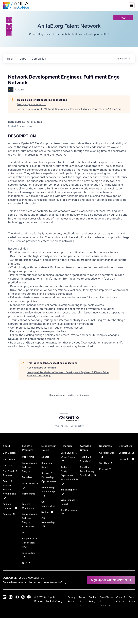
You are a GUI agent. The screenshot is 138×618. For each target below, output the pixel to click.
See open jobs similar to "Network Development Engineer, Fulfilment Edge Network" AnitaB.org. (69, 109)
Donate (45, 456)
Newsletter (124, 459)
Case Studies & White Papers (69, 454)
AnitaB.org (56, 601)
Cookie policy (77, 426)
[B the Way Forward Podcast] (29, 597)
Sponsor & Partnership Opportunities (48, 477)
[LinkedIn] (5, 597)
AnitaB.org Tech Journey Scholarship (87, 471)
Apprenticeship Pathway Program (30, 467)
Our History (9, 459)
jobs (23, 58)
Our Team (8, 465)
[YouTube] (17, 597)
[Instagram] (9, 20)
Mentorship (28, 456)
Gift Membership (48, 520)
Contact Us (124, 452)
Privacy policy (61, 426)
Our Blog (104, 463)
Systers (45, 512)
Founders (27, 477)
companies (38, 58)
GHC (24, 563)
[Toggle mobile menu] (131, 5)
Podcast (103, 469)
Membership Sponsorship (48, 489)
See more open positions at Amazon (69, 395)
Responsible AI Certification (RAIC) (30, 542)
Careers (7, 514)
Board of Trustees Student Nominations (9, 487)
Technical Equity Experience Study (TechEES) (69, 473)
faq (123, 17)
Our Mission (9, 452)
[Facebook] (23, 597)
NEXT (25, 532)
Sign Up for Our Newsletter (109, 580)
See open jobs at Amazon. (31, 104)
